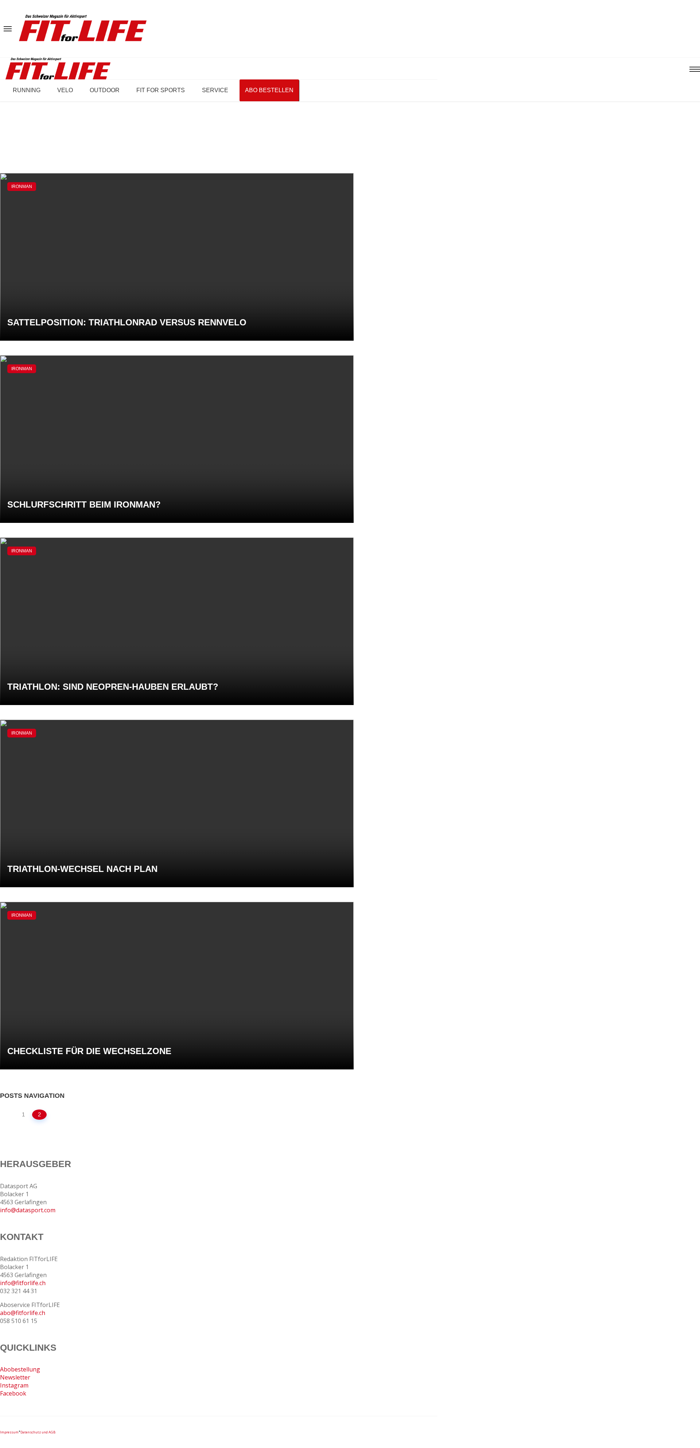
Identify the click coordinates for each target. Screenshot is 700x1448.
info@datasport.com (27, 1210)
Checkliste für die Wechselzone (89, 1051)
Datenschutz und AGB (37, 1432)
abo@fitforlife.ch (22, 1313)
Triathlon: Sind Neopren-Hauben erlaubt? (112, 687)
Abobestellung (20, 1369)
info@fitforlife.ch (23, 1283)
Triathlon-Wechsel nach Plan (82, 869)
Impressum (9, 1432)
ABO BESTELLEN (269, 90)
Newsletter (15, 1377)
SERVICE (215, 90)
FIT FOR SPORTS (160, 90)
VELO (65, 90)
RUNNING (26, 90)
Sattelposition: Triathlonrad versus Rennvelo (126, 322)
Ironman (21, 186)
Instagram (14, 1385)
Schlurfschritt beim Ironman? (84, 504)
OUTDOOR (105, 90)
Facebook (13, 1393)
